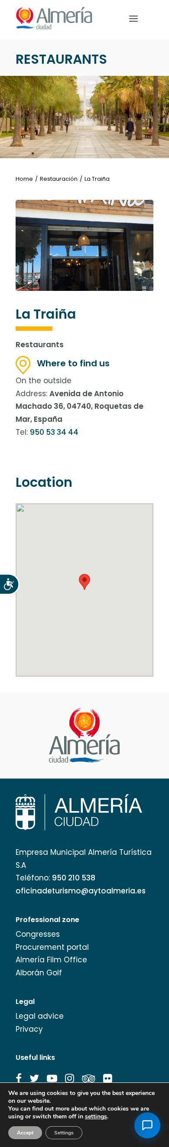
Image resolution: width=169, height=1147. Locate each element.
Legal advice (40, 1016)
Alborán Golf (39, 973)
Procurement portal (52, 947)
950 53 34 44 (54, 432)
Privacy (29, 1029)
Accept (25, 1132)
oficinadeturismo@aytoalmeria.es (81, 891)
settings (96, 1117)
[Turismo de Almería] (54, 18)
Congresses (38, 934)
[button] (19, 1078)
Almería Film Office (51, 960)
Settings (64, 1132)
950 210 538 (73, 878)
